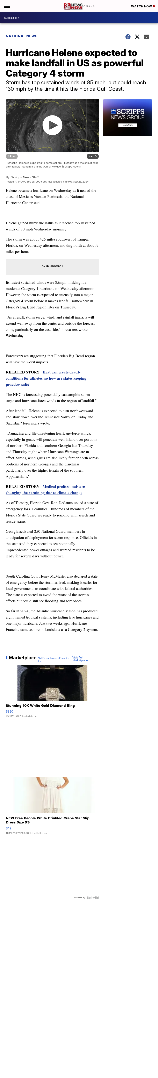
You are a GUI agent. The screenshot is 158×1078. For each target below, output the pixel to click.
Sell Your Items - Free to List (53, 660)
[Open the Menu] (7, 6)
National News (22, 36)
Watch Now (142, 6)
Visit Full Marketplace (80, 659)
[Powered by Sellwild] (93, 897)
